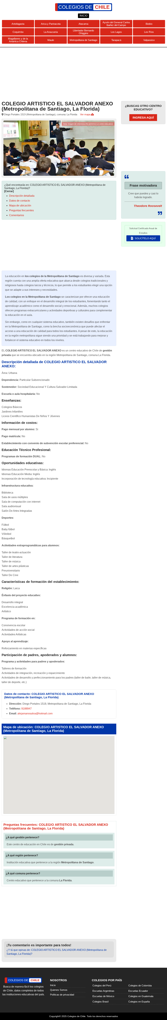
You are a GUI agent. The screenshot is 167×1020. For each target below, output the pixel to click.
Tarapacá (116, 40)
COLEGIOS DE (84, 7)
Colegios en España (139, 1001)
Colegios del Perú (101, 985)
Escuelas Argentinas (103, 990)
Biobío (149, 23)
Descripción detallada (21, 195)
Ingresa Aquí (143, 117)
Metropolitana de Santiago (83, 40)
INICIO (83, 15)
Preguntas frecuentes (21, 210)
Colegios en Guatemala (140, 996)
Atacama (83, 23)
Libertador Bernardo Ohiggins (83, 32)
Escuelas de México (103, 996)
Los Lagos (116, 32)
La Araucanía (51, 32)
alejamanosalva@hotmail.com (35, 713)
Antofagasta (18, 23)
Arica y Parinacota (51, 23)
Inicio (53, 985)
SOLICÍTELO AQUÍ (145, 238)
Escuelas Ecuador (138, 990)
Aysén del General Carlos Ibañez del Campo (116, 23)
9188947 (26, 708)
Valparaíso (149, 40)
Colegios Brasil (100, 1001)
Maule (50, 40)
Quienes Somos (58, 989)
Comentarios (16, 215)
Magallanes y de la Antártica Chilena (18, 40)
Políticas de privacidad (62, 994)
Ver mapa (85, 114)
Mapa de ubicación (20, 205)
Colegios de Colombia (140, 985)
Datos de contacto (19, 200)
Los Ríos (149, 32)
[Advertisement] (83, 73)
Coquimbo (18, 32)
